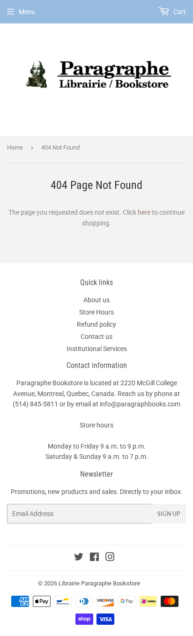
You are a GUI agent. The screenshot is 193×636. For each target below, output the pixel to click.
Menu (27, 11)
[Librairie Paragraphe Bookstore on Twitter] (78, 558)
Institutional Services (97, 348)
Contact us (96, 336)
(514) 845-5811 (35, 404)
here (144, 212)
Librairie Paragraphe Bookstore (99, 583)
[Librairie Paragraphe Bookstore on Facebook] (94, 558)
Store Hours (96, 312)
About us (96, 300)
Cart (179, 11)
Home (15, 147)
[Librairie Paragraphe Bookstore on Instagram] (110, 558)
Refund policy (96, 324)
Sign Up (168, 513)
